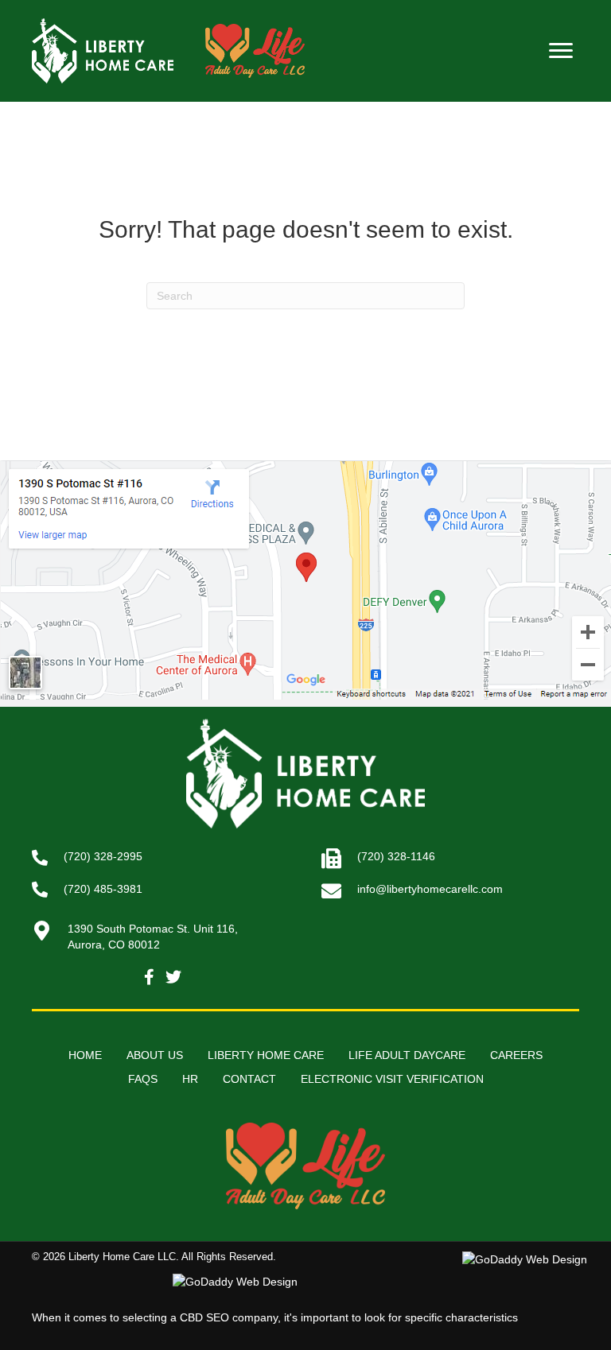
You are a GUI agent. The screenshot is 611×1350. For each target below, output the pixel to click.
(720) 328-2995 (103, 856)
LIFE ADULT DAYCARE (406, 1055)
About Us (154, 1055)
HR (190, 1079)
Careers (516, 1055)
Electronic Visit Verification (392, 1079)
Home (85, 1055)
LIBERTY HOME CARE (266, 1055)
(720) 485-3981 (103, 889)
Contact (249, 1079)
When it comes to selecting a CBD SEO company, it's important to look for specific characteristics (275, 1317)
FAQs (143, 1079)
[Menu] (561, 50)
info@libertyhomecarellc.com (430, 889)
